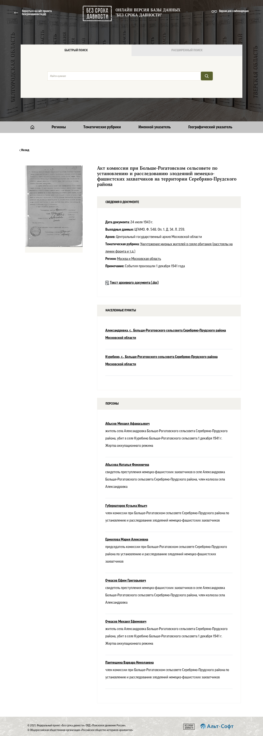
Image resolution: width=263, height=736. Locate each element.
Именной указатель (154, 127)
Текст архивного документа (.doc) (134, 282)
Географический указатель (210, 127)
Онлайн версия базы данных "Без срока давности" (148, 13)
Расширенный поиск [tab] (187, 50)
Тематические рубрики (102, 127)
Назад (25, 150)
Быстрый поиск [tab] (76, 50)
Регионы (59, 127)
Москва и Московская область (139, 258)
